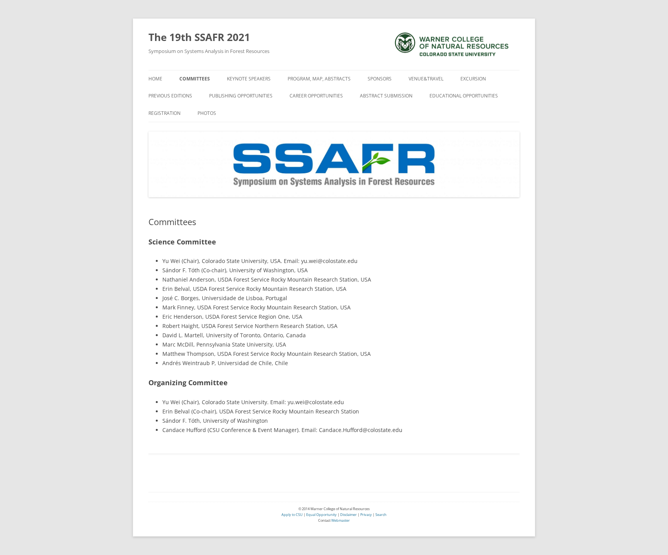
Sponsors (380, 78)
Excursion (473, 78)
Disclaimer (348, 514)
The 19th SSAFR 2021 (199, 37)
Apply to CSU (292, 514)
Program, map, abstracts (319, 78)
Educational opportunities (463, 95)
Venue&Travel (426, 78)
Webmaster (340, 520)
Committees (194, 78)
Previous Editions (170, 95)
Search (381, 514)
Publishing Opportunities (241, 95)
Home (155, 78)
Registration (164, 113)
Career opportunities (316, 95)
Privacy (366, 514)
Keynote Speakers (249, 78)
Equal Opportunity (321, 514)
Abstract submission (386, 95)
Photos (207, 113)
